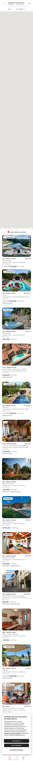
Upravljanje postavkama (16, 750)
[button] (13, 266)
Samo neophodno (16, 745)
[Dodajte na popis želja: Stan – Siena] (28, 684)
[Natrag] (3, 3)
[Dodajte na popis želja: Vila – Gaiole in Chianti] (28, 237)
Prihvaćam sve (17, 741)
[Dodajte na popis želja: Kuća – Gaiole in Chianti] (28, 345)
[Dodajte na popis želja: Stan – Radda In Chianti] (28, 572)
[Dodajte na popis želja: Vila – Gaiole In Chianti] (28, 271)
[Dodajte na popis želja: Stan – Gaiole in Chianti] (28, 460)
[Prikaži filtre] (29, 3)
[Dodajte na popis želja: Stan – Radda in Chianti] (28, 534)
